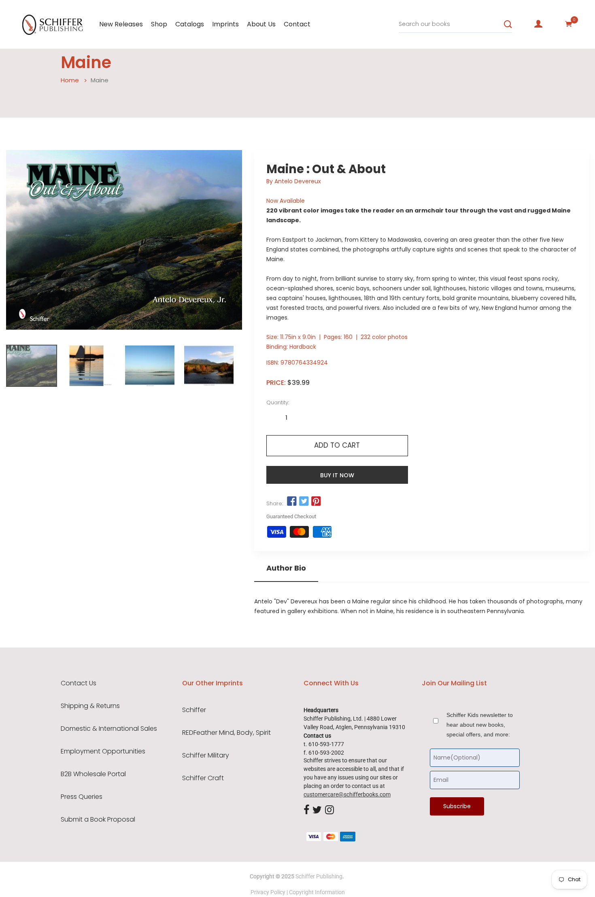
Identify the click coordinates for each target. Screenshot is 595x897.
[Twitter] (317, 810)
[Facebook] (306, 810)
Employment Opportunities (103, 751)
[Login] (538, 24)
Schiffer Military (205, 755)
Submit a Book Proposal (98, 819)
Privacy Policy (268, 892)
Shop (159, 24)
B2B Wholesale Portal (93, 774)
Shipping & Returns (90, 706)
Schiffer (194, 710)
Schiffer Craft (203, 778)
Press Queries (81, 797)
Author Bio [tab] (286, 568)
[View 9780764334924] (31, 366)
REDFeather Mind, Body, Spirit (226, 733)
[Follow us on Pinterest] (316, 501)
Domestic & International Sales (109, 728)
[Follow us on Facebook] (292, 501)
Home (70, 80)
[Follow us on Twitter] (304, 501)
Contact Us (78, 683)
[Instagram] (329, 810)
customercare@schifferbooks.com (347, 794)
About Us (261, 24)
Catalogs (189, 24)
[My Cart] (569, 24)
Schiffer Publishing (318, 876)
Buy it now (337, 475)
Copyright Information (317, 892)
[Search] (508, 24)
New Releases (121, 24)
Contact (297, 24)
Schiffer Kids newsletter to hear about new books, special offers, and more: (479, 725)
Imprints (225, 24)
